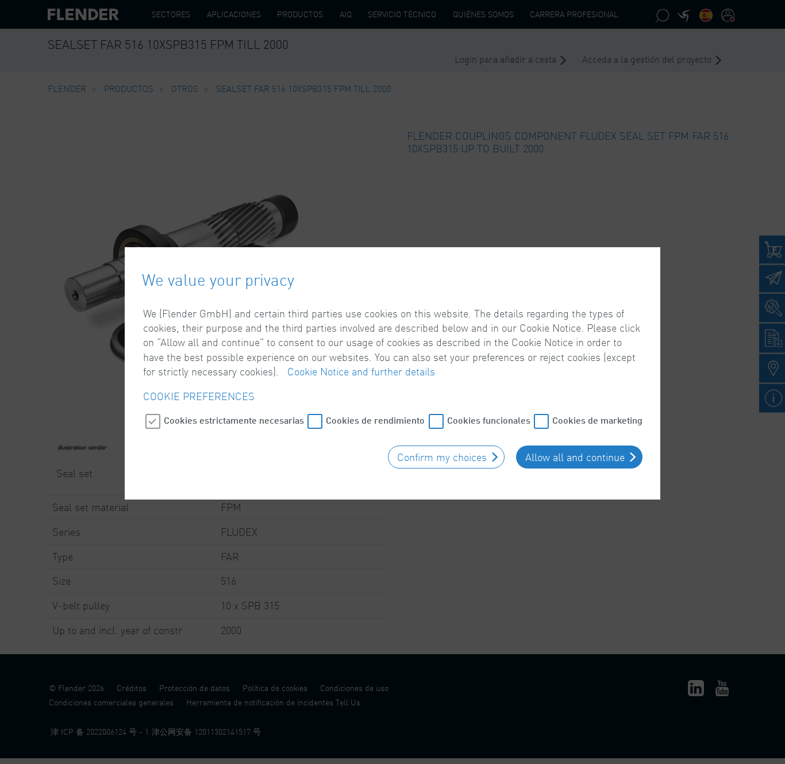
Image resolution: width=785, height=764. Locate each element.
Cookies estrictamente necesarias (234, 419)
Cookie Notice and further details (361, 371)
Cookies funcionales (488, 419)
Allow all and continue (575, 457)
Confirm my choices (442, 457)
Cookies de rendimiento (375, 419)
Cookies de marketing (597, 419)
